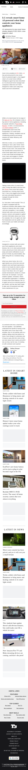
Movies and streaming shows (7, 699)
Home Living (5, 14)
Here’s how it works (18, 42)
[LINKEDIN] (11, 352)
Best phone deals (7, 714)
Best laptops (8, 705)
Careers (14, 748)
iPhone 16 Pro (7, 696)
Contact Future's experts (14, 734)
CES (17, 73)
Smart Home (13, 14)
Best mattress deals (20, 714)
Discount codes (20, 717)
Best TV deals (7, 717)
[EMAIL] (14, 352)
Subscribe (18, 2)
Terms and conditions (14, 738)
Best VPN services (21, 699)
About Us (14, 736)
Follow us (15, 68)
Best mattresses (20, 708)
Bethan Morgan (12, 36)
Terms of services (19, 310)
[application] (14, 171)
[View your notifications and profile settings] (10, 2)
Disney (6, 189)
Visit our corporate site (19, 764)
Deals (11, 6)
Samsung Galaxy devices (20, 696)
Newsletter (23, 68)
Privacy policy (14, 741)
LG (24, 73)
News (21, 37)
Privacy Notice (20, 312)
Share (6, 68)
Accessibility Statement (14, 731)
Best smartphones (8, 708)
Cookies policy (14, 743)
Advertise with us (14, 745)
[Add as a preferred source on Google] (14, 758)
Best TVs (20, 705)
